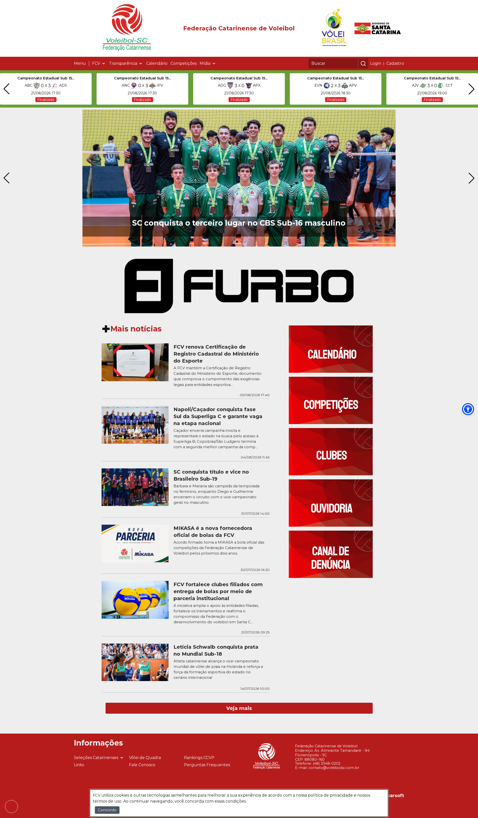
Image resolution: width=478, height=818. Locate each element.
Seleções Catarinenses (96, 757)
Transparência (123, 63)
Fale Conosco (142, 764)
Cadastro (395, 63)
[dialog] (239, 803)
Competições (184, 63)
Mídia (205, 63)
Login (375, 63)
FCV (96, 63)
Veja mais (239, 708)
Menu (80, 63)
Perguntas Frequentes (207, 764)
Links (79, 764)
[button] (468, 409)
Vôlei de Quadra (145, 757)
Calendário (157, 63)
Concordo (107, 810)
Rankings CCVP (199, 757)
